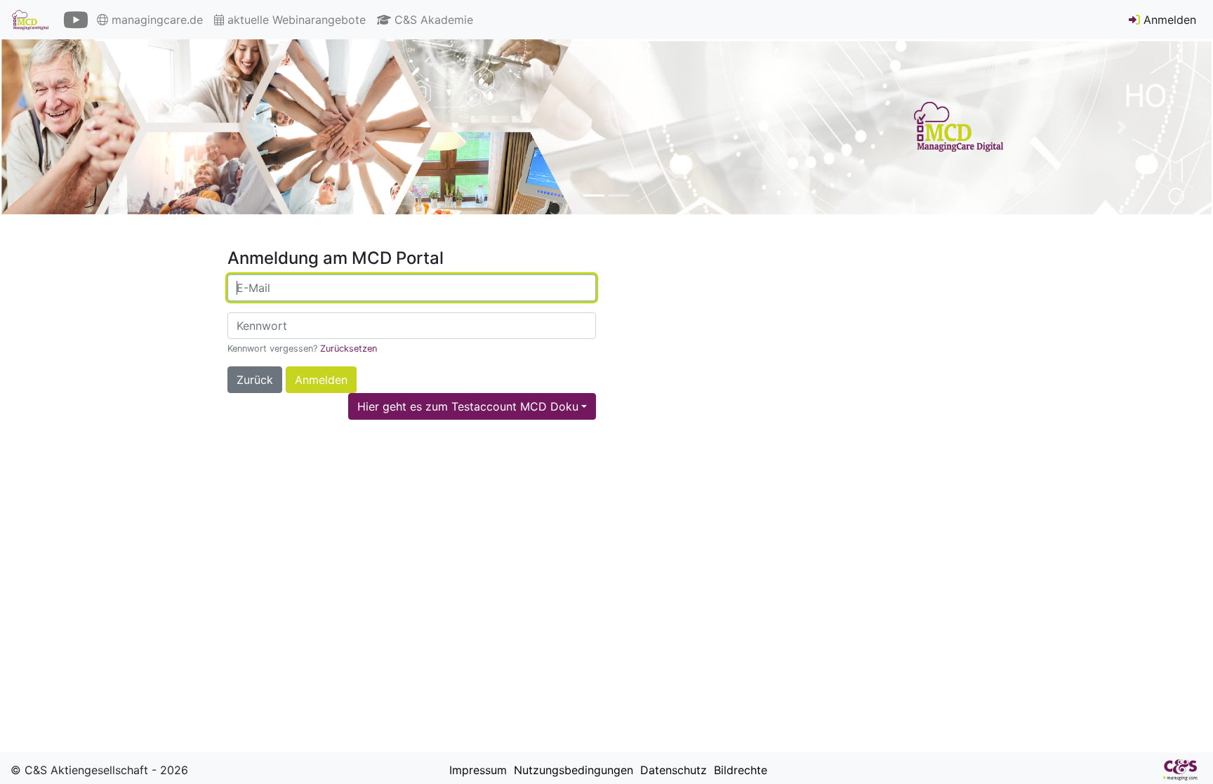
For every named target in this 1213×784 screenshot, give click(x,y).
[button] (91, 127)
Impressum (476, 770)
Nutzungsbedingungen (571, 770)
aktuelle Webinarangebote (295, 20)
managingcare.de (155, 20)
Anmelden (1168, 20)
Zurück (255, 380)
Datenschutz (672, 770)
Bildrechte (738, 770)
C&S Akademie (432, 20)
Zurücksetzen (348, 348)
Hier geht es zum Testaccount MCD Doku (467, 406)
